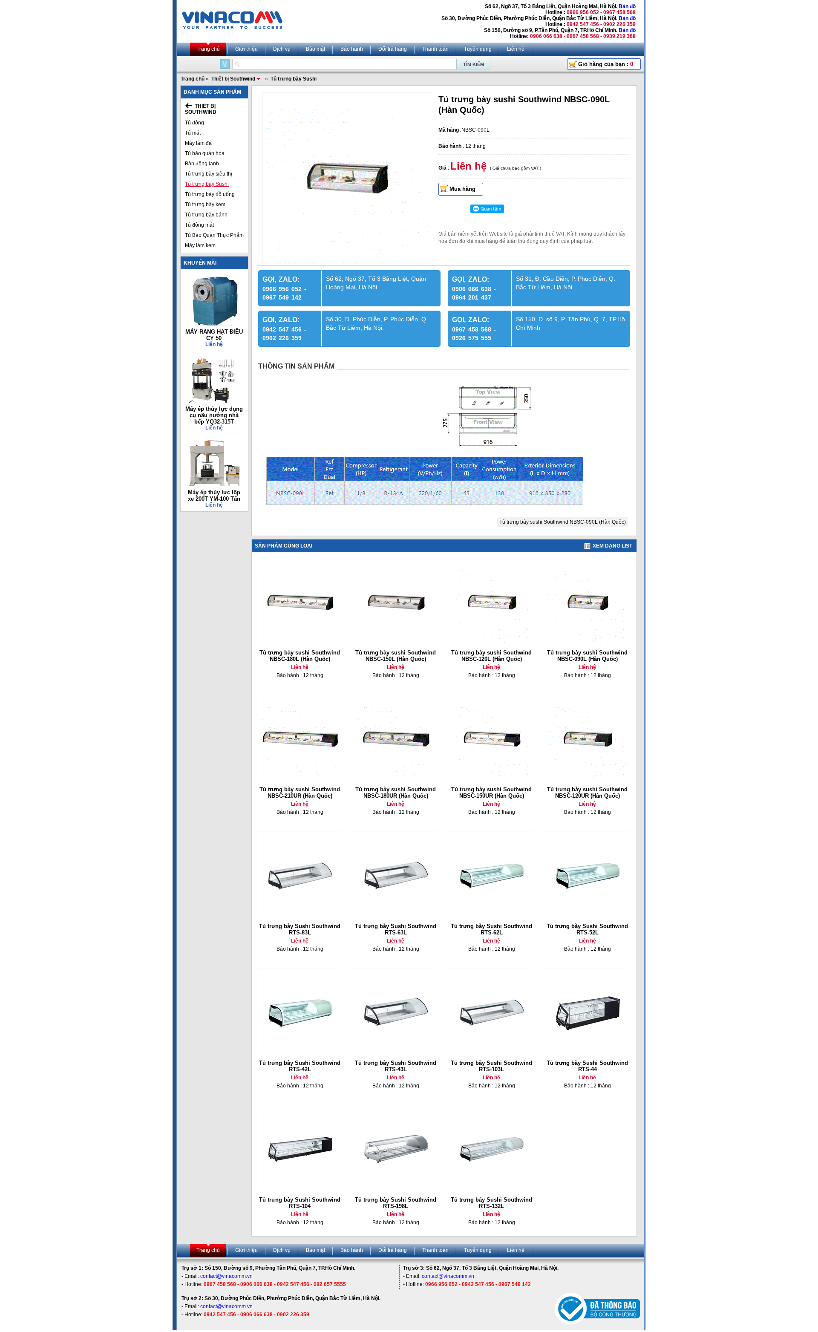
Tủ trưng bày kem (205, 205)
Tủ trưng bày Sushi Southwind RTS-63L (395, 929)
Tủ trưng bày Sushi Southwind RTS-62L (491, 929)
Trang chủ (208, 49)
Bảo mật (315, 49)
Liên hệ (515, 49)
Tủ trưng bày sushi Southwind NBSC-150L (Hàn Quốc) (395, 655)
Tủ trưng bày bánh (206, 215)
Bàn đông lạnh (202, 164)
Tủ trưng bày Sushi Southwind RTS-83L (299, 929)
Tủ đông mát (199, 225)
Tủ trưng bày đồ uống (210, 194)
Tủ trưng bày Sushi (207, 184)
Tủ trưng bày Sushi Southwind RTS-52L (587, 929)
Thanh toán (435, 49)
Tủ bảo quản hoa (205, 153)
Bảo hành (351, 49)
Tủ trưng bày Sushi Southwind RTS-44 (587, 1066)
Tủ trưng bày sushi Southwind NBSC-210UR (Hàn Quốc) (299, 792)
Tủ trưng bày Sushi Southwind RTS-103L (491, 1066)
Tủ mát (193, 133)
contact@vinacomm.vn (226, 1276)
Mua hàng (462, 189)
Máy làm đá (198, 143)
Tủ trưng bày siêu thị (208, 174)
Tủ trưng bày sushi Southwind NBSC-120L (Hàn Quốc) (491, 655)
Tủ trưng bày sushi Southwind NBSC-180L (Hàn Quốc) (299, 655)
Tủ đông (194, 123)
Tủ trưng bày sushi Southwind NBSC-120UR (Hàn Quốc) (587, 792)
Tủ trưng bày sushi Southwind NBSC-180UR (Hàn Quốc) (395, 792)
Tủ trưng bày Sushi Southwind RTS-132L (491, 1202)
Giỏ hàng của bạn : (605, 64)
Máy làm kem (200, 245)
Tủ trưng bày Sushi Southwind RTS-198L (395, 1202)
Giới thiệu (246, 49)
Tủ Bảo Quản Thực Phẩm (214, 235)
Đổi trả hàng (392, 49)
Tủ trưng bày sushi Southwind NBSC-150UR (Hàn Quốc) (491, 792)
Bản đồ (627, 6)
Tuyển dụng (478, 49)
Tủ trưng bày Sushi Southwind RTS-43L (395, 1066)
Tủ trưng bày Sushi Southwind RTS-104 (299, 1202)
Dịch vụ (282, 49)
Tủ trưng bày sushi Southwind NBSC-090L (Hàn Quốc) (562, 522)
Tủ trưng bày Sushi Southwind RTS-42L (299, 1066)
